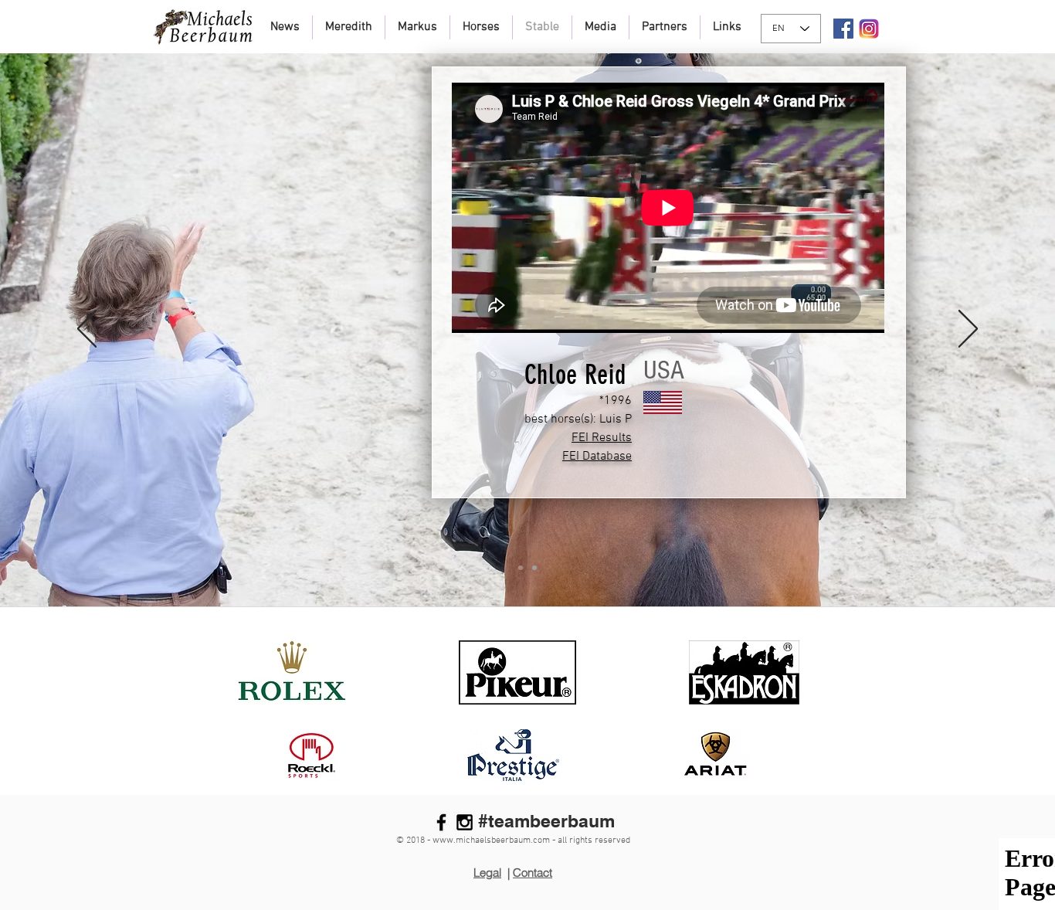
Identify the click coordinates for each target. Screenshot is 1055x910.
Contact (532, 872)
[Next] (968, 330)
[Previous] (87, 330)
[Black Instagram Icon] (464, 822)
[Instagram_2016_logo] (869, 29)
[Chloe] (520, 567)
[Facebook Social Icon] (843, 29)
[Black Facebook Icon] (441, 822)
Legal (487, 872)
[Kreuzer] (534, 567)
